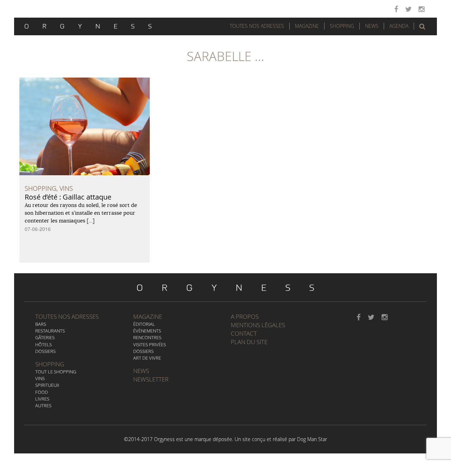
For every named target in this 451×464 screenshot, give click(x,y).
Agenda (398, 26)
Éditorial (144, 324)
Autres (43, 405)
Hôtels (43, 344)
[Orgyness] (88, 25)
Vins (40, 378)
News (371, 26)
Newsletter (150, 379)
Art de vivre (147, 358)
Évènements (147, 331)
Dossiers (45, 351)
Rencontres (147, 337)
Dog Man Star (312, 439)
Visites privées (149, 344)
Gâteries (45, 337)
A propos (245, 316)
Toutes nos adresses (67, 316)
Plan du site (249, 342)
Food (41, 392)
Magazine (307, 26)
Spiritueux (47, 385)
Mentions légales (258, 325)
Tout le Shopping (55, 371)
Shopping (342, 26)
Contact (244, 333)
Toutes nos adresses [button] (257, 26)
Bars (40, 324)
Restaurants (50, 331)
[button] (422, 26)
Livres (42, 399)
